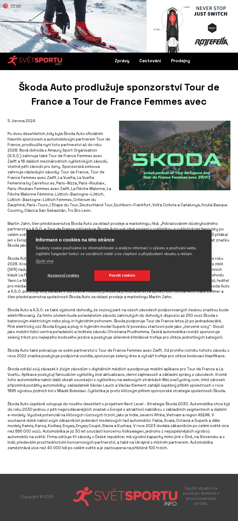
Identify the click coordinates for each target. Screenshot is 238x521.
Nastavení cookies (63, 275)
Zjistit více (44, 261)
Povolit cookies (122, 275)
